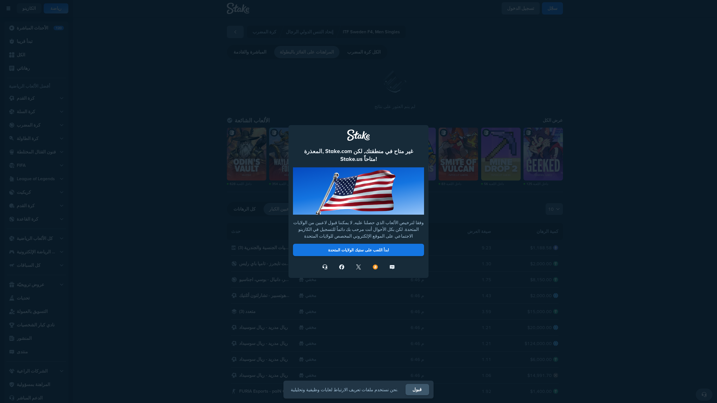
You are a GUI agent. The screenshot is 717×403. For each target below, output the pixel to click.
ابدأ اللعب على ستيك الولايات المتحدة (358, 250)
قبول (417, 389)
